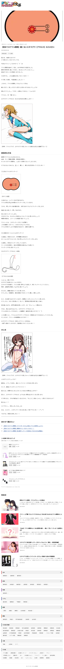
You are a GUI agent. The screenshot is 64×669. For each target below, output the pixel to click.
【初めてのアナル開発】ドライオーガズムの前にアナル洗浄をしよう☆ (23, 426)
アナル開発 (10, 53)
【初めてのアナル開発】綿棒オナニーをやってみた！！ (18, 428)
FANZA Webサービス (10, 486)
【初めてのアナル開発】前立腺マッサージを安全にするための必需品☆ (23, 431)
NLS (19, 486)
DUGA (16, 486)
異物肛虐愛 (4, 53)
